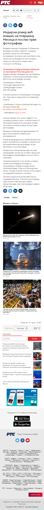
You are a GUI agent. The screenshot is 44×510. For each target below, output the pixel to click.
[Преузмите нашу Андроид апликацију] (22, 424)
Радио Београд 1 (15, 480)
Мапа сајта (35, 495)
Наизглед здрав (36, 470)
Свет (27, 450)
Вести (5, 450)
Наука (18, 468)
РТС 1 (8, 473)
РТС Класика (27, 475)
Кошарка (21, 458)
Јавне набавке (28, 488)
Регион (21, 450)
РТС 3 (20, 473)
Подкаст (19, 455)
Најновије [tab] (7, 334)
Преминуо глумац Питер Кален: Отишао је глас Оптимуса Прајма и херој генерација (17, 355)
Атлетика (26, 460)
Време (21, 453)
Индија (6, 197)
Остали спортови (16, 462)
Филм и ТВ (10, 468)
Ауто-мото (34, 460)
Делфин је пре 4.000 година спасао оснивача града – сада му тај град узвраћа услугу (17, 374)
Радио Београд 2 (29, 480)
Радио (5, 480)
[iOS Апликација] (22, 397)
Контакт (9, 488)
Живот (16, 465)
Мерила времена (34, 452)
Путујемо (16, 467)
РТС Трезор (10, 476)
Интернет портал (22, 490)
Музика (35, 465)
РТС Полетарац (32, 476)
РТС (3, 488)
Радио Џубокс (18, 483)
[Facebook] (5, 25)
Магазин (8, 465)
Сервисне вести (31, 453)
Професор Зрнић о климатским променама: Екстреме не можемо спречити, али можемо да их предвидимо (17, 365)
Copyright (16, 502)
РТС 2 (14, 473)
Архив (25, 485)
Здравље (37, 467)
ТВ (4, 473)
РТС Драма (7, 475)
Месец (14, 197)
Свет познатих (27, 467)
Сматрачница (9, 455)
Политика (13, 450)
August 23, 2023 (20, 113)
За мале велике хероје (20, 470)
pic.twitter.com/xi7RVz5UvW (15, 109)
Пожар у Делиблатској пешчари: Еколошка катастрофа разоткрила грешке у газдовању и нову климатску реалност (16, 347)
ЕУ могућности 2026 (32, 455)
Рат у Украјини (12, 453)
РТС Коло (37, 475)
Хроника (6, 452)
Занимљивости (25, 465)
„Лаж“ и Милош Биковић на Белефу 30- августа (16, 383)
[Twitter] (10, 25)
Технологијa (7, 467)
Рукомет (8, 460)
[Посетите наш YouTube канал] (28, 440)
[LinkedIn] (15, 25)
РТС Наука (37, 473)
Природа (25, 468)
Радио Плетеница (29, 481)
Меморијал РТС (29, 462)
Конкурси (38, 488)
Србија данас (35, 450)
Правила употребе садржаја (30, 502)
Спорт (7, 458)
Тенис (29, 458)
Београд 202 (16, 481)
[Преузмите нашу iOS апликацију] (22, 418)
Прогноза (9, 328)
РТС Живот (16, 475)
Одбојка (36, 458)
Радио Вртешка (30, 483)
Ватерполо (17, 460)
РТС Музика (21, 476)
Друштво (14, 452)
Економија (23, 452)
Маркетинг (17, 488)
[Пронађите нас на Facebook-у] (22, 440)
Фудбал (13, 458)
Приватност (7, 502)
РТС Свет (27, 473)
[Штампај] (20, 25)
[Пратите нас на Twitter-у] (17, 440)
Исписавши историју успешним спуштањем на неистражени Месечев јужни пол (21, 70)
